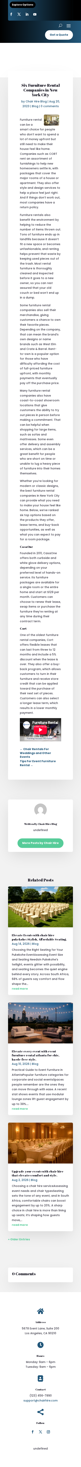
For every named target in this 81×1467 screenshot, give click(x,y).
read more (20, 989)
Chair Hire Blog (36, 101)
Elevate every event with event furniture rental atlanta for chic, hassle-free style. (35, 1055)
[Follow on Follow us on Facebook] (11, 14)
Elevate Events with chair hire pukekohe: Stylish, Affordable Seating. (39, 937)
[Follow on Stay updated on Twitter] (40, 1432)
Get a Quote (59, 35)
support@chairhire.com (40, 1400)
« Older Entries (19, 1239)
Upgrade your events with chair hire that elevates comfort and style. (38, 1173)
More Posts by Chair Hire (40, 843)
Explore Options (22, 4)
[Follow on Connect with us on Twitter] (19, 14)
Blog (35, 106)
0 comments (50, 106)
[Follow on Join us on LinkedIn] (27, 14)
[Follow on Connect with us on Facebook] (32, 1432)
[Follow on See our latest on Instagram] (48, 1432)
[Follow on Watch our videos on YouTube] (35, 14)
